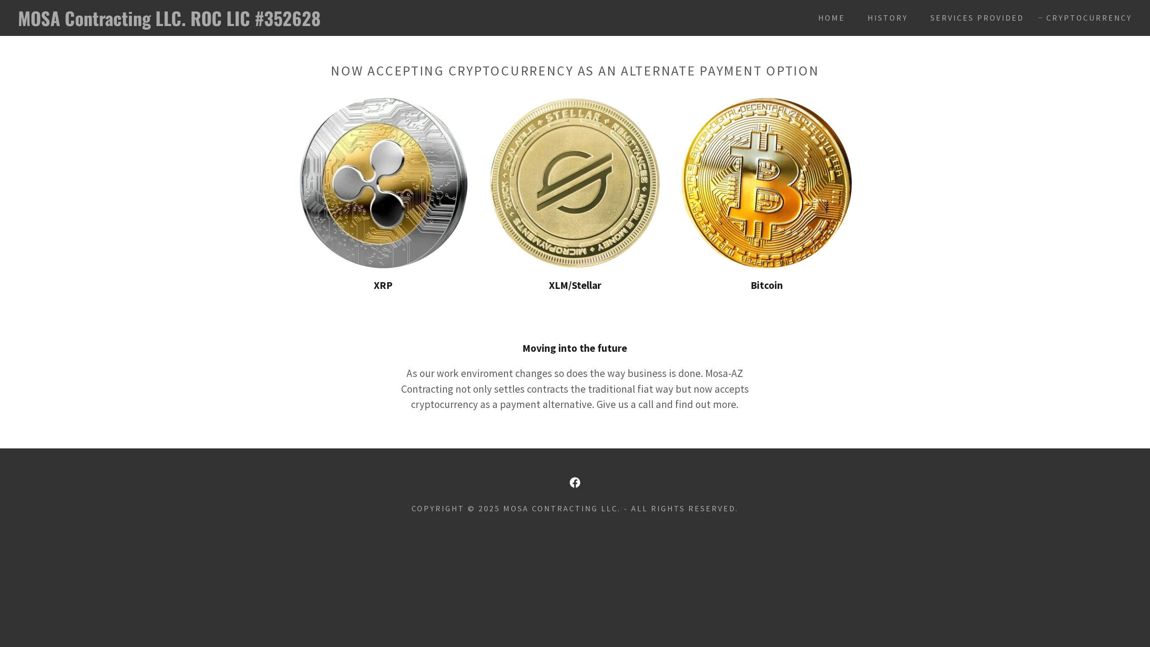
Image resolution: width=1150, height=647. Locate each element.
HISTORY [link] (887, 18)
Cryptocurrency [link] (1089, 18)
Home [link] (831, 18)
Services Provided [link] (977, 18)
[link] (178, 22)
